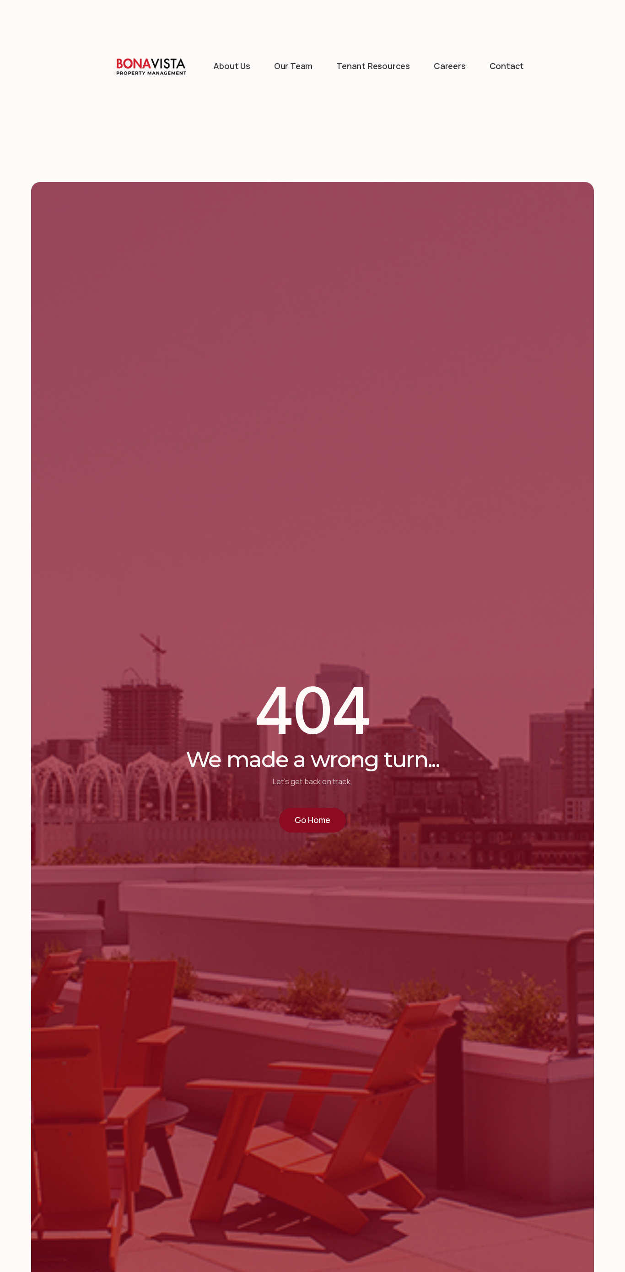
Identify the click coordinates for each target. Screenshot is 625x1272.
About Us (231, 65)
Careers (450, 65)
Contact (507, 65)
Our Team (293, 65)
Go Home (312, 819)
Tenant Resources (373, 65)
